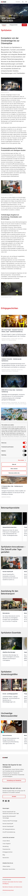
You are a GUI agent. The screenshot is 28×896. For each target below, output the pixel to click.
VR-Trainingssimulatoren (9, 829)
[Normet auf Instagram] (3, 801)
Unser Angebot (7, 843)
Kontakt (24, 24)
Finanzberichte (6, 849)
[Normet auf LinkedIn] (8, 801)
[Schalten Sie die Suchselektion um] (22, 1)
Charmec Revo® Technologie (10, 821)
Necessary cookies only (14, 472)
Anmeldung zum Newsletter (14, 780)
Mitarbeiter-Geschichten (9, 869)
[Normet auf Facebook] (6, 801)
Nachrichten (6, 857)
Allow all (14, 464)
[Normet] (3, 1)
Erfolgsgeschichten (14, 24)
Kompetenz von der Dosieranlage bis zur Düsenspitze (10, 41)
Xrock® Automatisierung (9, 832)
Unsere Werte (6, 840)
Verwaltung (5, 846)
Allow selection (14, 468)
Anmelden (18, 1)
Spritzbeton (4, 24)
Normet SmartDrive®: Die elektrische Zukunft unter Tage (11, 812)
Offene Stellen (6, 866)
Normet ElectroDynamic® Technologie (9, 817)
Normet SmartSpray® (8, 826)
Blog (4, 855)
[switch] (25, 447)
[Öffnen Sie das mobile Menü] (26, 1)
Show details (21, 460)
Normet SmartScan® (8, 823)
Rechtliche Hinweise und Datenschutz (12, 887)
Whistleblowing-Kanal (8, 890)
